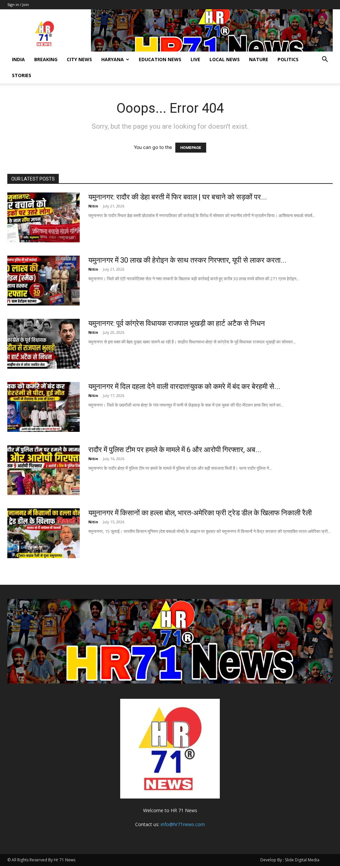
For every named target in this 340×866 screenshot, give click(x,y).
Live (195, 59)
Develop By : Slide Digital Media (289, 860)
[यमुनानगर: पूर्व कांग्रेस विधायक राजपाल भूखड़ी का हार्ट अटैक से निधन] (43, 344)
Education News (160, 59)
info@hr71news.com (183, 824)
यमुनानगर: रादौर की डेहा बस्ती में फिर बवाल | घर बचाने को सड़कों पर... (177, 197)
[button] (325, 60)
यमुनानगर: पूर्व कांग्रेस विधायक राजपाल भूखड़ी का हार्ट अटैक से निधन (176, 323)
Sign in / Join (18, 4)
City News (79, 59)
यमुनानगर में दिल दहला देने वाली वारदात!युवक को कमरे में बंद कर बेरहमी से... (184, 386)
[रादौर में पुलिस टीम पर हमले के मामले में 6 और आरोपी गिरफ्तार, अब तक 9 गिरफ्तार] (43, 470)
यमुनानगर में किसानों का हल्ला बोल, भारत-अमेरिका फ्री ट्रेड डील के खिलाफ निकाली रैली (200, 513)
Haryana (112, 59)
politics (288, 59)
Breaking (45, 59)
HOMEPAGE (190, 147)
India (18, 59)
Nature (258, 59)
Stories (21, 75)
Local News (225, 59)
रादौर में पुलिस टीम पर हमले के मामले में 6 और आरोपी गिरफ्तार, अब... (174, 449)
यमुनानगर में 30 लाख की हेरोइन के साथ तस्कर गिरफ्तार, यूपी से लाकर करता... (187, 260)
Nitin (93, 205)
